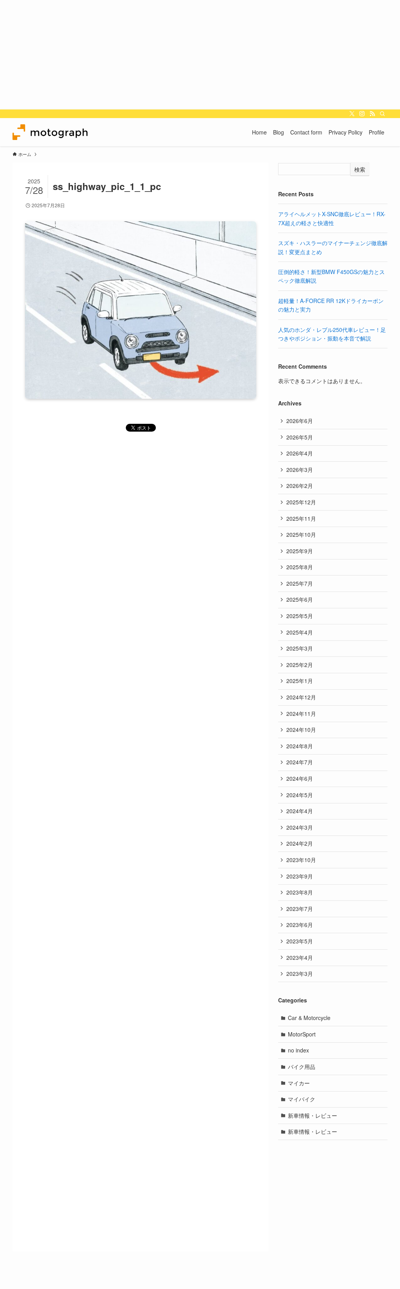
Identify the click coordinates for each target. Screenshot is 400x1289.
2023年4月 (299, 957)
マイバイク (301, 1099)
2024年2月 (299, 843)
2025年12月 (301, 502)
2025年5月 (299, 616)
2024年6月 (299, 778)
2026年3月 (299, 469)
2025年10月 (301, 534)
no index (298, 1050)
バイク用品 (301, 1066)
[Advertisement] (200, 54)
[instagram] (362, 113)
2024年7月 (299, 762)
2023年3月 (299, 973)
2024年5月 (299, 795)
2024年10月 (301, 729)
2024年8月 (299, 746)
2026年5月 (299, 437)
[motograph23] (50, 132)
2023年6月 (299, 925)
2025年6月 (299, 599)
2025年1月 (299, 681)
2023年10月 (301, 860)
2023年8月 (299, 892)
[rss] (372, 113)
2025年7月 (299, 583)
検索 (359, 169)
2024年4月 (299, 811)
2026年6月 (299, 421)
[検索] (382, 113)
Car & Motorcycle (309, 1018)
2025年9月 (299, 551)
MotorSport (302, 1034)
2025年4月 (299, 632)
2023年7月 (299, 909)
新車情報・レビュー (312, 1115)
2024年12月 (301, 697)
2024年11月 (301, 713)
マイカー (299, 1083)
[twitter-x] (352, 113)
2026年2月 (299, 485)
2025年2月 (299, 665)
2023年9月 (299, 876)
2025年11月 (301, 518)
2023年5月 (299, 941)
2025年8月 (299, 567)
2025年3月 (299, 648)
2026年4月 (299, 453)
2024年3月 (299, 827)
